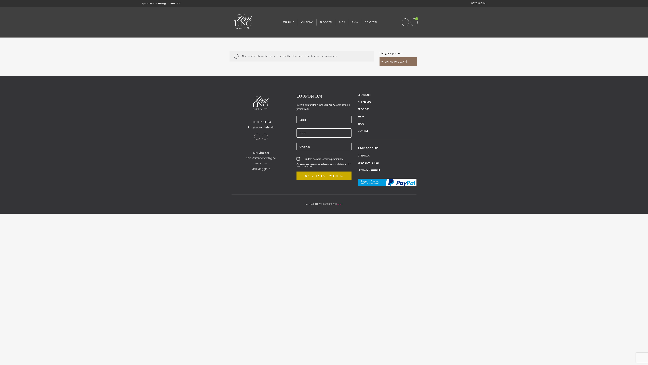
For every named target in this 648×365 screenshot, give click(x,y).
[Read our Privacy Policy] (349, 164)
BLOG (361, 123)
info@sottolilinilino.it (261, 127)
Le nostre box (393, 62)
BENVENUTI (364, 95)
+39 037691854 (261, 122)
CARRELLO (364, 155)
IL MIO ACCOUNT (368, 148)
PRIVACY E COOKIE (369, 170)
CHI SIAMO (364, 102)
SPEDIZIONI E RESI (368, 162)
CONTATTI (364, 131)
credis (340, 204)
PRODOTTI (364, 109)
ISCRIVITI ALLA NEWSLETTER (323, 176)
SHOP (361, 116)
